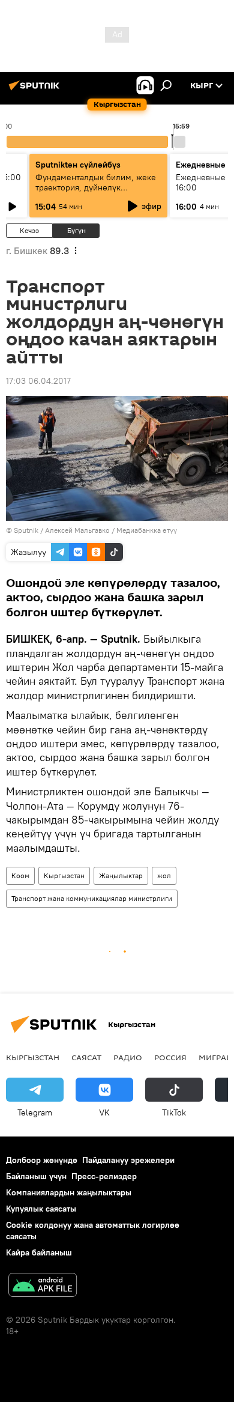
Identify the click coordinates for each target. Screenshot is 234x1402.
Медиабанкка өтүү (146, 530)
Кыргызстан (64, 875)
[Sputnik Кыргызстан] (36, 90)
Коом (20, 875)
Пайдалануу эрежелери (128, 1160)
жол (164, 875)
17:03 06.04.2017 (38, 380)
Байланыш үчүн (36, 1176)
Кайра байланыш (39, 1252)
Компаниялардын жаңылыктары (68, 1192)
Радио (127, 1057)
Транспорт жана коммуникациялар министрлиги (91, 898)
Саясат (86, 1057)
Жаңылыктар (121, 875)
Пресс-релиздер (104, 1176)
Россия (170, 1057)
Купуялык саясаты (41, 1208)
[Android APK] (42, 1286)
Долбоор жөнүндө (41, 1160)
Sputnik (26, 530)
